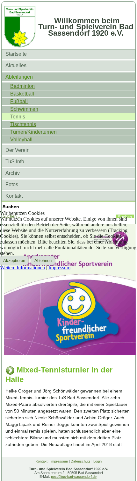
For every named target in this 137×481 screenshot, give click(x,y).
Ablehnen (43, 260)
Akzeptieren (14, 260)
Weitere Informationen (22, 267)
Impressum (59, 267)
